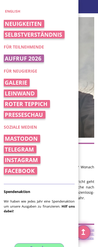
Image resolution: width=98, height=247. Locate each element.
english (12, 11)
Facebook (20, 171)
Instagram (21, 160)
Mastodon (21, 138)
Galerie (16, 82)
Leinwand (20, 93)
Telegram (19, 149)
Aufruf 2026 (23, 58)
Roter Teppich (26, 104)
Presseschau (24, 115)
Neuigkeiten (23, 24)
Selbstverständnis (33, 34)
